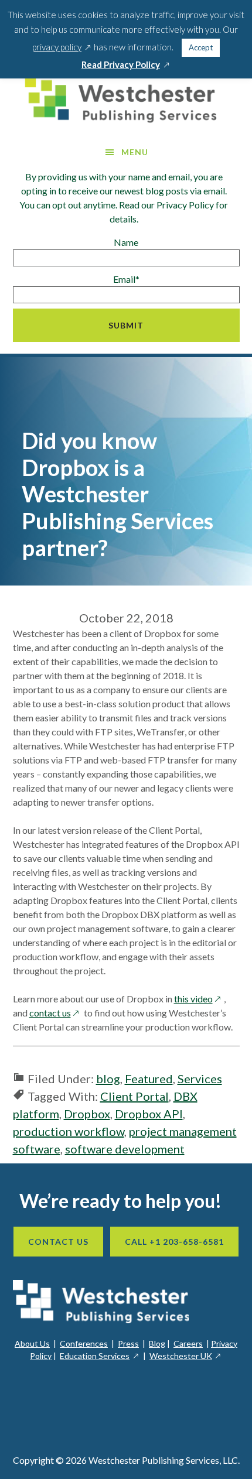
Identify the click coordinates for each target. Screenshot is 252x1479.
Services (200, 1078)
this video (199, 998)
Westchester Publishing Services (126, 99)
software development (125, 1149)
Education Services (99, 1356)
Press (128, 1343)
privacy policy (62, 47)
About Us (32, 1343)
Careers (188, 1343)
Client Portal (134, 1096)
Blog (157, 1343)
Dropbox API (149, 1114)
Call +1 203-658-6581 (174, 1242)
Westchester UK (185, 1356)
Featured (149, 1078)
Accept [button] (201, 47)
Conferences (84, 1343)
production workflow (68, 1131)
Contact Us (58, 1242)
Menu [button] (134, 152)
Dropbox (87, 1114)
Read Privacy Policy (126, 65)
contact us (55, 1012)
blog (108, 1078)
